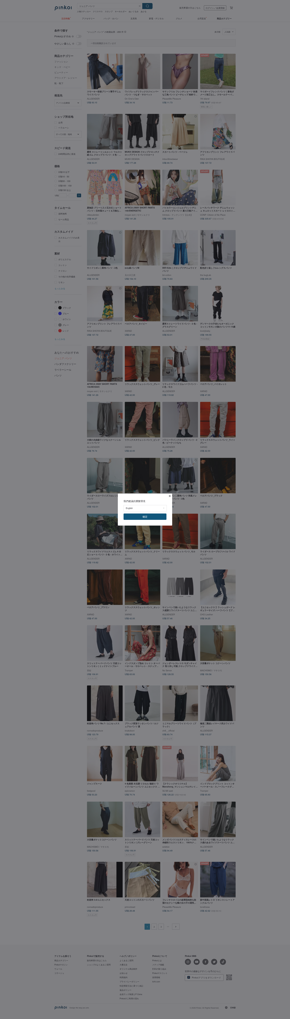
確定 (145, 516)
